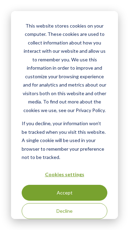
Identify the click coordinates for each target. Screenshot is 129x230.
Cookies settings (64, 174)
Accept (65, 193)
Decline (64, 211)
